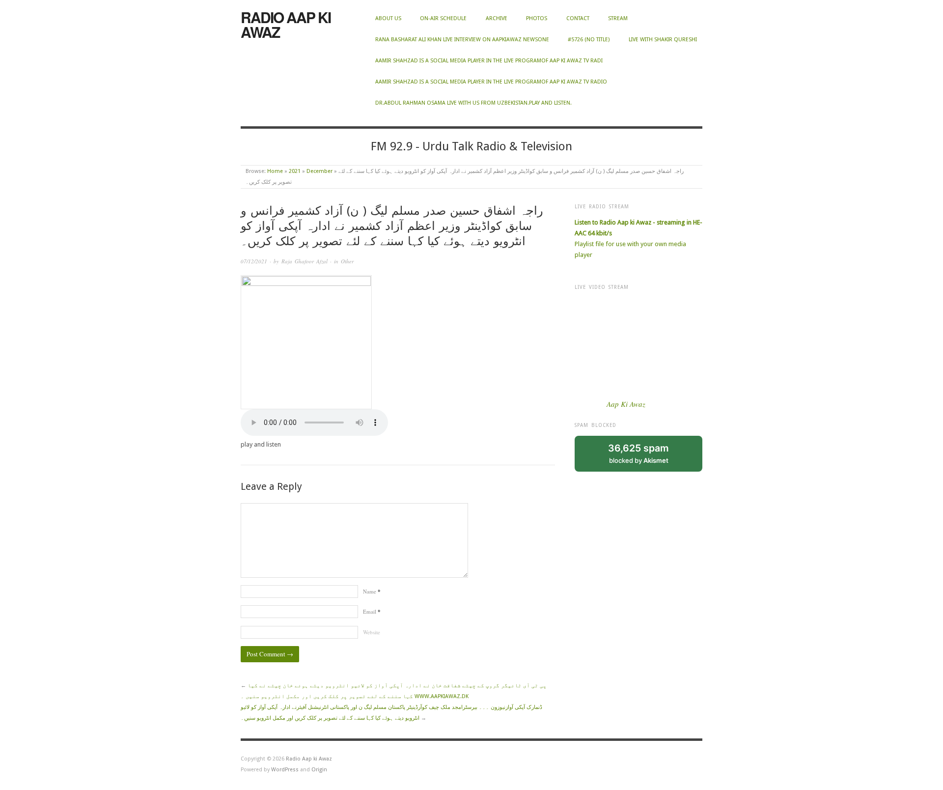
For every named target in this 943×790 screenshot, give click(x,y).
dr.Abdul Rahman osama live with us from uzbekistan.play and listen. (473, 103)
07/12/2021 (254, 261)
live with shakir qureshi (663, 39)
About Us (388, 18)
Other (347, 261)
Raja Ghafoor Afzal (304, 261)
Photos (536, 18)
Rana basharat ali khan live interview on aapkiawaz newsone (462, 39)
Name (372, 591)
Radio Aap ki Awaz (286, 24)
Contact (577, 18)
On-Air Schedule (443, 18)
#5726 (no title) (589, 39)
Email (372, 611)
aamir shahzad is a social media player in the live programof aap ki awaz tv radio (491, 82)
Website (371, 632)
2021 (295, 171)
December (319, 171)
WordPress (285, 769)
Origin (319, 769)
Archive (496, 18)
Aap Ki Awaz (626, 404)
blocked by (638, 453)
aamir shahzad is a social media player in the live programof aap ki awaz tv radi (489, 60)
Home (275, 171)
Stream (618, 18)
